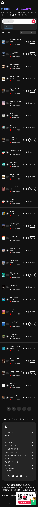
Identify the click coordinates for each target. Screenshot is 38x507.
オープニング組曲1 (16, 40)
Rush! (12, 199)
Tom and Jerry (15, 346)
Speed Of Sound (15, 187)
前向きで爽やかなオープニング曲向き (16, 64)
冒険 (11, 125)
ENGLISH (8, 471)
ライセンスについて (11, 449)
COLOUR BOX (14, 66)
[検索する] (33, 21)
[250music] (2, 2)
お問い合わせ (9, 468)
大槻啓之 (12, 90)
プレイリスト (9, 442)
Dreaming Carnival (16, 322)
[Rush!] (3, 201)
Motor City (14, 285)
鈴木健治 (12, 140)
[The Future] (3, 54)
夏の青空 (12, 211)
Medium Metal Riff (16, 371)
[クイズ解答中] (3, 299)
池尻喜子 (12, 152)
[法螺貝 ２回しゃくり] (3, 177)
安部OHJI (12, 103)
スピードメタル (15, 359)
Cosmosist (13, 236)
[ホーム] (5, 419)
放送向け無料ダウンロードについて (17, 455)
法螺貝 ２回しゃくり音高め (16, 76)
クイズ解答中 (14, 297)
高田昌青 (12, 336)
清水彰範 (12, 360)
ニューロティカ (14, 385)
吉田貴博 (12, 78)
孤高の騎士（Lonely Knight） (16, 248)
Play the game (15, 224)
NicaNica (12, 164)
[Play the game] (3, 226)
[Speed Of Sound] (3, 189)
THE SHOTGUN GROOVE (16, 287)
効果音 (7, 436)
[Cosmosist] (3, 238)
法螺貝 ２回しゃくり (16, 175)
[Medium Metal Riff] (3, 373)
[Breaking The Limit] (3, 152)
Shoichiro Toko (14, 238)
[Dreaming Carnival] (3, 324)
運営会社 (8, 465)
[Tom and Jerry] (3, 348)
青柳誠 (11, 41)
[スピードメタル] (3, 361)
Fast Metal (14, 138)
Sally (11, 311)
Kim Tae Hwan (14, 127)
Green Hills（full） (16, 101)
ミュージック (9, 432)
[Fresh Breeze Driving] (3, 336)
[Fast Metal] (3, 140)
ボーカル (8, 439)
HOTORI (12, 213)
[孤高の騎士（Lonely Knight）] (3, 250)
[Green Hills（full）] (3, 103)
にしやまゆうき (14, 115)
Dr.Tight (12, 299)
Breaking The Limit (16, 150)
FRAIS (12, 309)
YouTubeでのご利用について (15, 452)
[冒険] (3, 128)
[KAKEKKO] (3, 398)
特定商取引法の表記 (11, 462)
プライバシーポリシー (12, 459)
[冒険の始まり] (3, 275)
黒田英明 (12, 225)
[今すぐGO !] (3, 385)
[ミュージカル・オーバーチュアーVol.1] (3, 263)
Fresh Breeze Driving (16, 334)
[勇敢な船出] (3, 164)
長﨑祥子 (12, 348)
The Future (14, 52)
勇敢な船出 (13, 162)
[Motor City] (3, 287)
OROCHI (13, 113)
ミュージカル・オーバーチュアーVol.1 (16, 260)
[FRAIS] (3, 312)
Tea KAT (12, 324)
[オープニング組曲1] (3, 42)
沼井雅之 (12, 397)
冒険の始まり (14, 273)
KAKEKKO (13, 395)
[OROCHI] (3, 115)
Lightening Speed (16, 89)
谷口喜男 (12, 54)
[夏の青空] (3, 213)
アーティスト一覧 (11, 445)
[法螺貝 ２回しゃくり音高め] (3, 79)
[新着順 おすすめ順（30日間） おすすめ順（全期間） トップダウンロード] (28, 32)
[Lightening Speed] (3, 91)
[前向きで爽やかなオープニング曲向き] (3, 66)
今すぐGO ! (13, 383)
